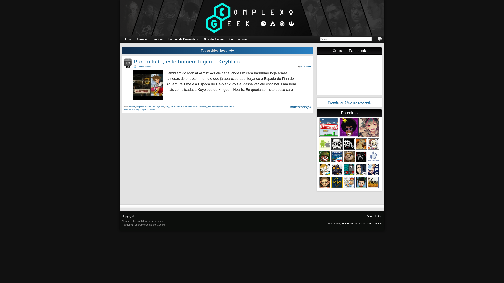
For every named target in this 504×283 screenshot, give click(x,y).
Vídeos (148, 66)
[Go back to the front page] (252, 18)
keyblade (160, 106)
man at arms (186, 106)
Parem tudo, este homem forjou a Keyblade (188, 62)
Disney (132, 106)
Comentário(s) (299, 107)
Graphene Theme (372, 223)
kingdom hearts (172, 106)
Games (141, 66)
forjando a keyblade (145, 106)
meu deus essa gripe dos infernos (208, 106)
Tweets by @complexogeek (349, 102)
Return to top (374, 216)
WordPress (347, 223)
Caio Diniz (306, 66)
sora (226, 106)
